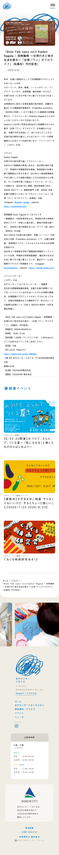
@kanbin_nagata (21, 202)
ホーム (5, 580)
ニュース (19, 717)
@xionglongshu (11, 268)
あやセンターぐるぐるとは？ (29, 705)
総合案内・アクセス (25, 709)
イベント (14, 580)
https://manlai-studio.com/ (41, 268)
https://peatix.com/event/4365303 (20, 354)
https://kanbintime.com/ (15, 206)
